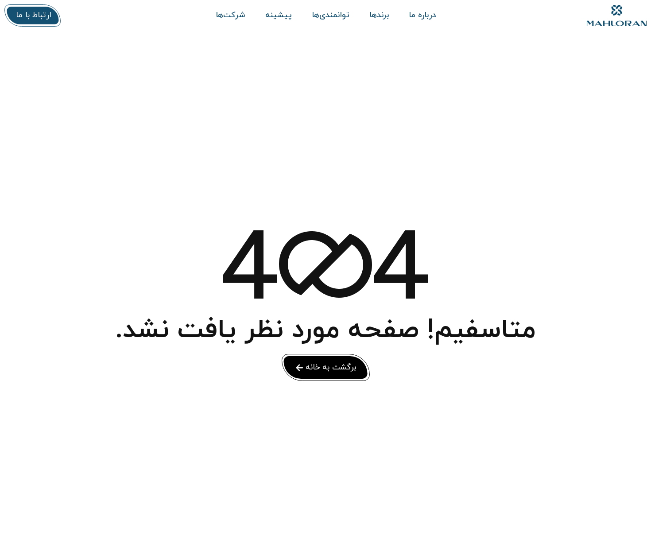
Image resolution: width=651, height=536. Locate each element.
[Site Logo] (587, 16)
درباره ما (422, 15)
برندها (379, 15)
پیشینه (278, 15)
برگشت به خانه (331, 367)
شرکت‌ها (230, 15)
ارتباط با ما (33, 15)
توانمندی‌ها (330, 15)
